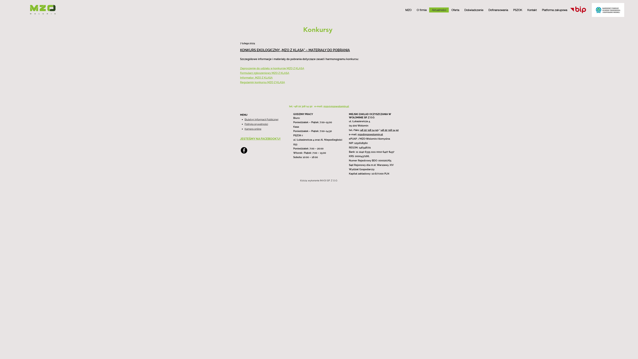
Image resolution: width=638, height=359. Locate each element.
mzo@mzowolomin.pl (370, 134)
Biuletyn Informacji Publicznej (261, 119)
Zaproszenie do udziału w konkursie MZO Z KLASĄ (272, 68)
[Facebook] (244, 150)
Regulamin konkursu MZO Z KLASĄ (262, 82)
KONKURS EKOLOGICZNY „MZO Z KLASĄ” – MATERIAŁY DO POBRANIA (295, 50)
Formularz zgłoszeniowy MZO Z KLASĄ (264, 73)
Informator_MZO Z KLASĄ (256, 77)
